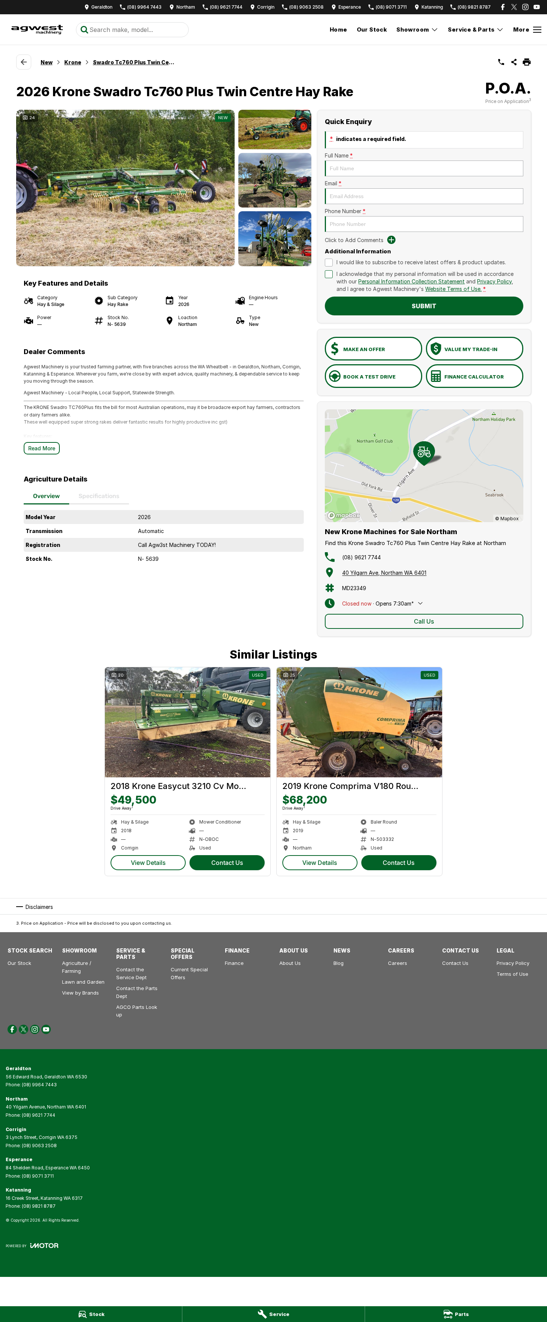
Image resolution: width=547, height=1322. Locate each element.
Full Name (339, 155)
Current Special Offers (189, 973)
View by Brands (80, 993)
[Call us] (501, 62)
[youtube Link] (536, 7)
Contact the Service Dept (131, 973)
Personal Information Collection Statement (411, 281)
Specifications (99, 496)
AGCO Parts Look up (136, 1011)
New (47, 62)
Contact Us (227, 862)
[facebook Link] (503, 7)
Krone (72, 62)
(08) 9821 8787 (39, 1206)
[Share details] (513, 62)
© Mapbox (507, 518)
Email (333, 183)
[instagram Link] (525, 7)
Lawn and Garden (83, 982)
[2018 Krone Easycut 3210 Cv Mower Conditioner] (187, 722)
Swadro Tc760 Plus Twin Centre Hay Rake (134, 62)
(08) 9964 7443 (39, 1084)
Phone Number (345, 211)
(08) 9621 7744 (361, 557)
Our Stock (372, 29)
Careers (397, 963)
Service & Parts (471, 29)
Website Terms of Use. (453, 289)
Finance (234, 963)
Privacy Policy (494, 281)
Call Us (424, 621)
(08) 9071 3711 (38, 1176)
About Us (290, 963)
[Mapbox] (345, 515)
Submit (424, 306)
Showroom (412, 29)
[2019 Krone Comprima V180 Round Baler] (359, 722)
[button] (164, 188)
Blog (338, 963)
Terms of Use (512, 974)
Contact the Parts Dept (137, 992)
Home (338, 29)
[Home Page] (37, 29)
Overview (46, 496)
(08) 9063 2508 (39, 1145)
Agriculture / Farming (76, 967)
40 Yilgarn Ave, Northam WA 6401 (384, 572)
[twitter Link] (514, 7)
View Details (148, 862)
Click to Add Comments (354, 240)
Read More (41, 448)
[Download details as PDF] (526, 62)
